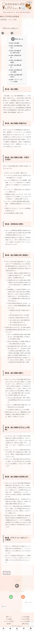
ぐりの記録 (9, 619)
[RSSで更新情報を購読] (23, 597)
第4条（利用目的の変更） (15, 56)
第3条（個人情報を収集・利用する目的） (15, 51)
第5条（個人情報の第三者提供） (16, 61)
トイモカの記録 (25, 616)
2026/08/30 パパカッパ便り (8, 19)
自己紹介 (9, 623)
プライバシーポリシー (17, 626)
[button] (17, 586)
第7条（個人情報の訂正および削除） (16, 71)
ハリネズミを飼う (25, 619)
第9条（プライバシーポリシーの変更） (16, 80)
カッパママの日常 (25, 621)
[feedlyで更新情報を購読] (11, 597)
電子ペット (9, 616)
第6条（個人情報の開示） (15, 66)
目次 (16, 39)
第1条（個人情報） (15, 43)
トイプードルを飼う (9, 621)
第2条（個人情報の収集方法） (16, 46)
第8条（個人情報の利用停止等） (16, 75)
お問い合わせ (25, 623)
